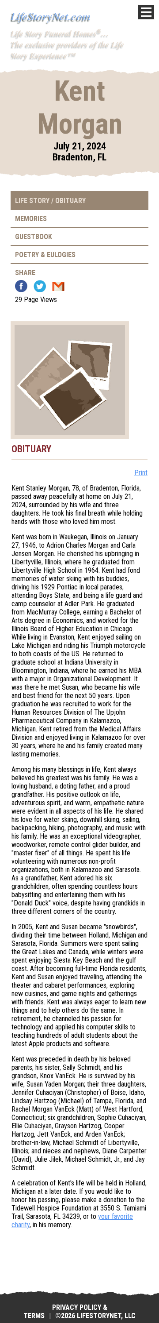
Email (58, 286)
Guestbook (33, 237)
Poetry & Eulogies (45, 255)
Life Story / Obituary (50, 200)
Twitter (40, 286)
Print (141, 473)
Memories (31, 218)
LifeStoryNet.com (51, 15)
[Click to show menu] (146, 12)
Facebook (21, 286)
